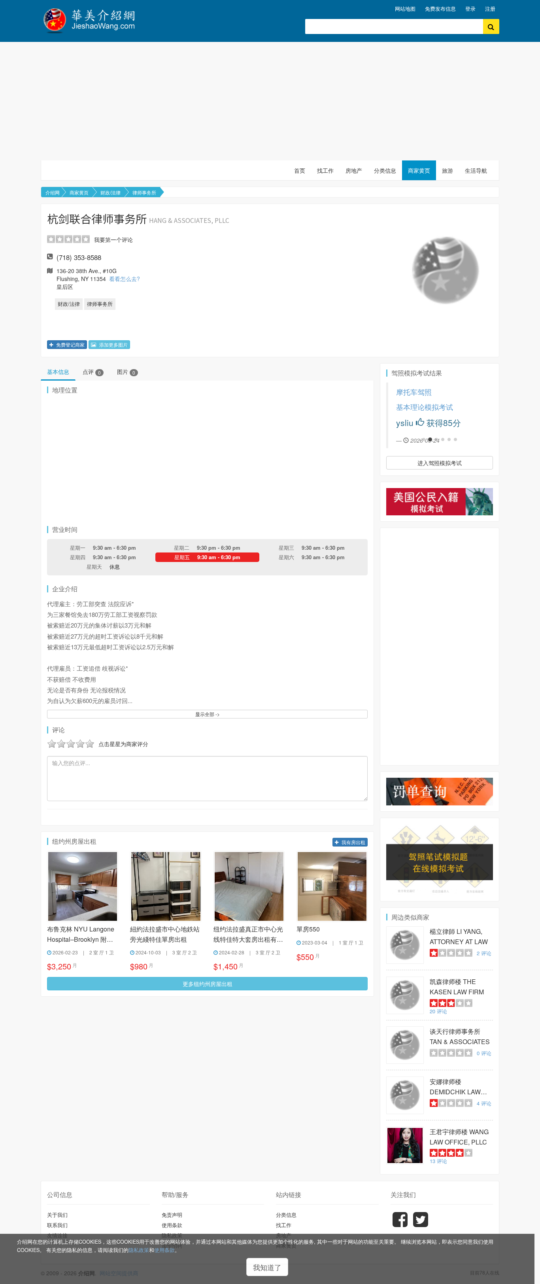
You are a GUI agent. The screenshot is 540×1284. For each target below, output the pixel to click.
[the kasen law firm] (405, 995)
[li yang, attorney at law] (405, 945)
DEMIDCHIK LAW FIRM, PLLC (455, 1087)
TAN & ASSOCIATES (460, 1036)
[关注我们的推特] (420, 1225)
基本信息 (58, 371)
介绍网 (52, 192)
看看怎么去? (124, 279)
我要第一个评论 (113, 239)
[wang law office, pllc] (405, 1145)
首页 (299, 170)
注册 (490, 8)
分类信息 (385, 170)
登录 (470, 8)
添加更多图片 (113, 344)
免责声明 (172, 1214)
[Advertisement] (270, 101)
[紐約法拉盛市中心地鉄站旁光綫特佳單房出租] (165, 886)
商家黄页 (419, 170)
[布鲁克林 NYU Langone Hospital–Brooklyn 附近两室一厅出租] (82, 886)
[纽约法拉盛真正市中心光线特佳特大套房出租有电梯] (249, 886)
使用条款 (164, 1250)
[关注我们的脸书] (400, 1225)
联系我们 (57, 1225)
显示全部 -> (207, 714)
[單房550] (332, 886)
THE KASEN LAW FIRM (457, 986)
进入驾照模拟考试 (439, 463)
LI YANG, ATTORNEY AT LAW (459, 936)
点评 (92, 371)
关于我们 (57, 1214)
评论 (484, 953)
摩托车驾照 (414, 392)
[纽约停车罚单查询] (439, 791)
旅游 (447, 170)
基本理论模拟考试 (424, 407)
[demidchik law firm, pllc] (405, 1095)
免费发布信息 (440, 8)
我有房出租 (352, 842)
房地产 (354, 170)
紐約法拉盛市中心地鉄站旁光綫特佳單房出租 (165, 934)
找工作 (325, 170)
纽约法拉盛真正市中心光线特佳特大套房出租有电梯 (248, 934)
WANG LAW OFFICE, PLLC (459, 1136)
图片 (126, 371)
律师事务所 (144, 192)
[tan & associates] (405, 1045)
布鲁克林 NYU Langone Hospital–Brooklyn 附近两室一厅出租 (80, 934)
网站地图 (405, 8)
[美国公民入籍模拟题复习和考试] (439, 501)
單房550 (308, 928)
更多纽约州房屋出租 (207, 984)
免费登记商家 (70, 344)
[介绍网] (94, 19)
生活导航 (476, 170)
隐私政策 (138, 1250)
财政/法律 (110, 192)
